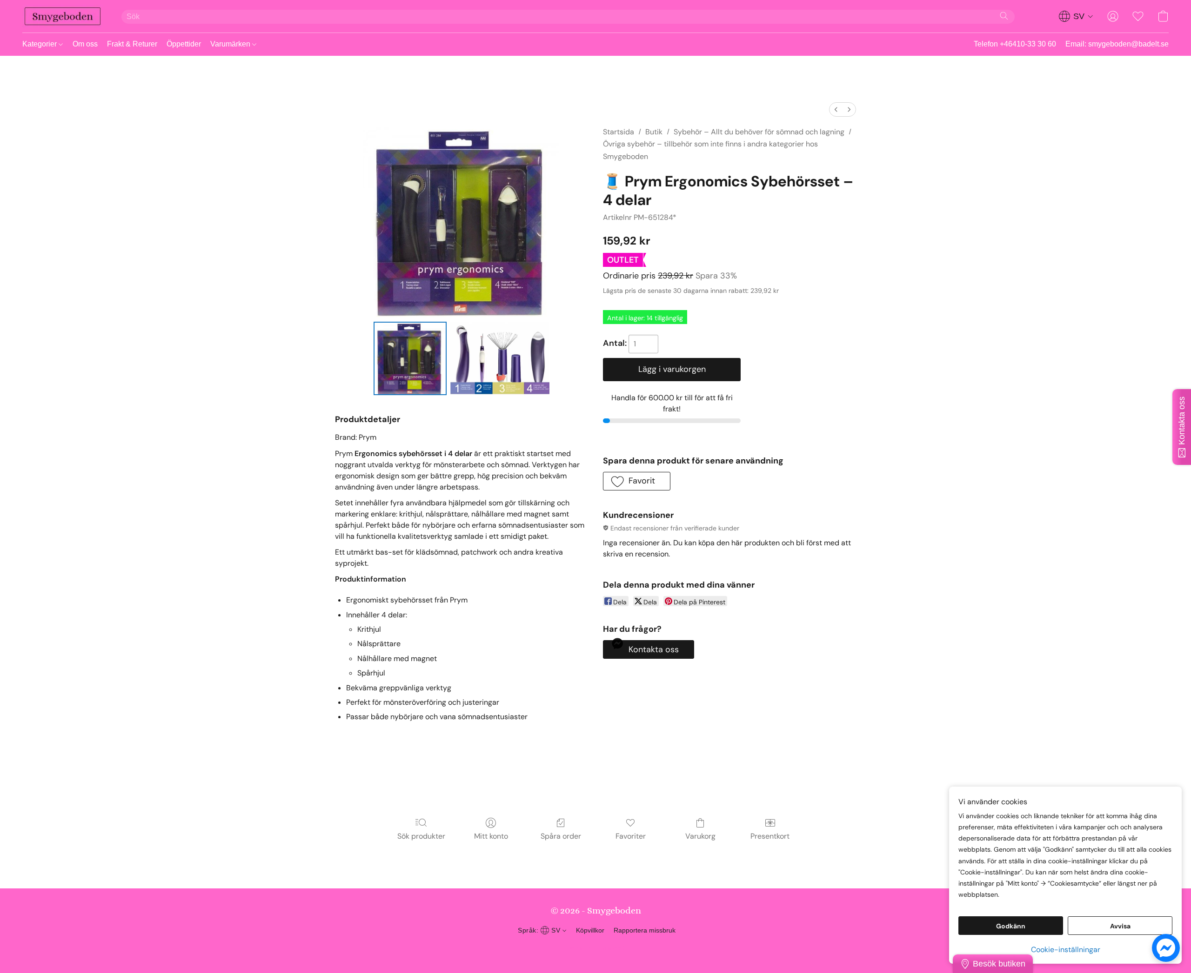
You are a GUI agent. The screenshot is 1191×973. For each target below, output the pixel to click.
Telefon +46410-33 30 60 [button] (1015, 44)
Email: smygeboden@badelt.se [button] (1117, 44)
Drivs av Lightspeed (596, 948)
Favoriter (631, 836)
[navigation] (1076, 16)
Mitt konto (491, 836)
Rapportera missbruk (645, 930)
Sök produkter (421, 836)
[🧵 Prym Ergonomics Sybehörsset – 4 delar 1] (499, 358)
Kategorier (40, 44)
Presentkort (770, 836)
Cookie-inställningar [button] (1065, 949)
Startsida (618, 132)
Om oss (85, 44)
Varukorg (700, 836)
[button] (62, 16)
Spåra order (561, 836)
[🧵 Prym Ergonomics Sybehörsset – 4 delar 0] (410, 358)
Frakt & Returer (132, 44)
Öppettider (184, 44)
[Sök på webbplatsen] (1004, 15)
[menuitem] (836, 109)
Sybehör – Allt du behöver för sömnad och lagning (759, 132)
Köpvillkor (590, 930)
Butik (653, 132)
